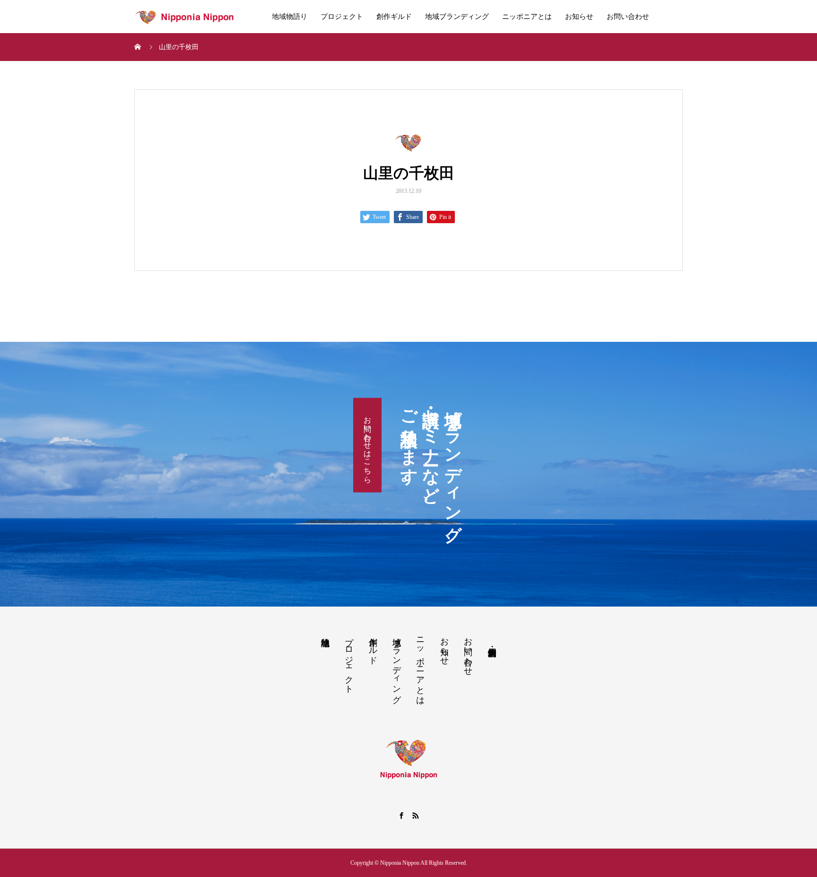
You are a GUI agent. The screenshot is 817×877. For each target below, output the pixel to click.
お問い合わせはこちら (368, 445)
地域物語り (289, 16)
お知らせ (579, 16)
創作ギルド (394, 16)
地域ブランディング (457, 16)
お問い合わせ (628, 16)
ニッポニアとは (527, 16)
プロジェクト (342, 16)
